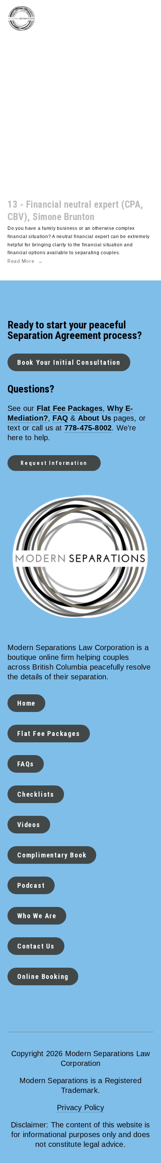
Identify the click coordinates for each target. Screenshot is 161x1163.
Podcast (31, 885)
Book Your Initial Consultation (69, 362)
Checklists (35, 794)
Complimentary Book (51, 855)
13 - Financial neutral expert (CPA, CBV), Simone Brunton (75, 210)
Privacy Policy (80, 1107)
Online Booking (43, 976)
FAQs (25, 764)
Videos (28, 825)
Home (26, 703)
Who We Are (37, 916)
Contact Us (36, 946)
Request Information (54, 463)
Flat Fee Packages (48, 733)
